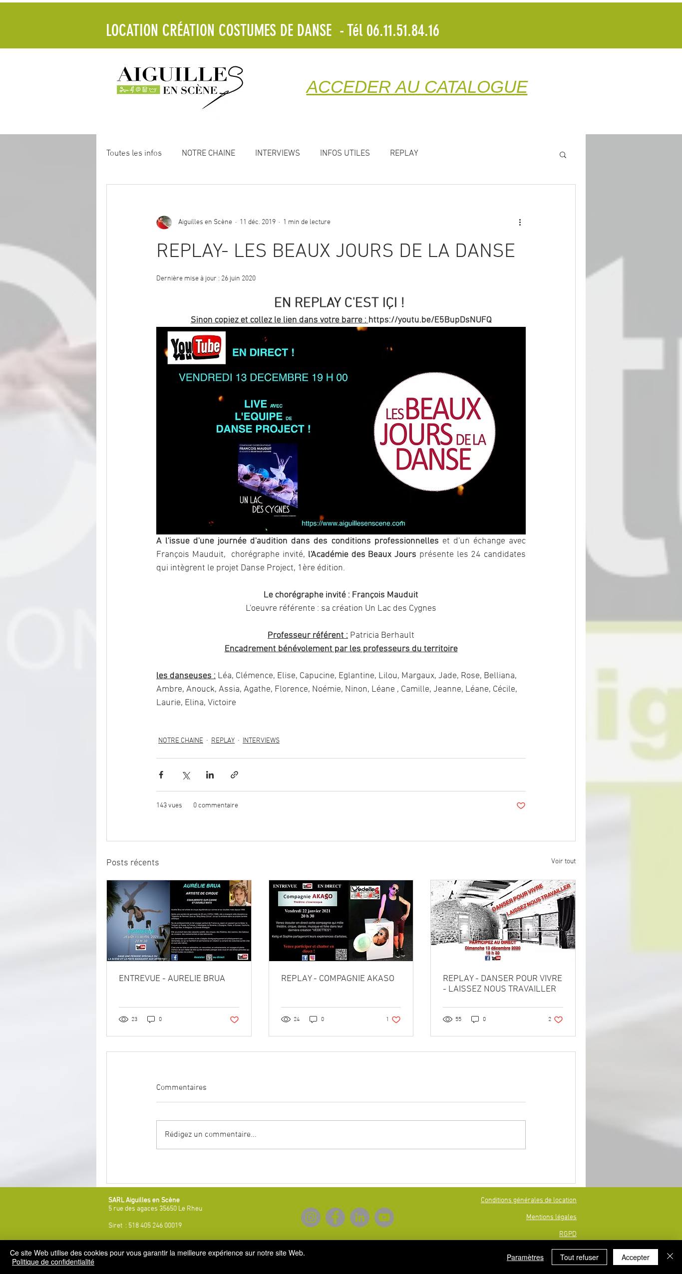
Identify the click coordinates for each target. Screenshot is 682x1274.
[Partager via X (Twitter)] (185, 774)
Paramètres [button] (525, 1257)
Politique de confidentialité (53, 1262)
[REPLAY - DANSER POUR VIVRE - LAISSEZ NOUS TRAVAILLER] (503, 920)
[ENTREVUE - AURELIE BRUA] (179, 920)
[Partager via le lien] (234, 774)
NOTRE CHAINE (208, 154)
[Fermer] (670, 1257)
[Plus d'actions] (520, 223)
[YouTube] (384, 1217)
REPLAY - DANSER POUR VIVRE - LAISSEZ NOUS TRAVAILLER (502, 984)
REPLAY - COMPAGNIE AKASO (337, 979)
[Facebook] (335, 1217)
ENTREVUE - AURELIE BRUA (172, 979)
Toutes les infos (134, 154)
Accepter (636, 1257)
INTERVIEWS (277, 154)
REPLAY (404, 154)
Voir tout (563, 861)
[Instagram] (311, 1217)
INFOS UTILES (345, 154)
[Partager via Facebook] (161, 774)
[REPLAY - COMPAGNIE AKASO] (341, 920)
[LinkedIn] (359, 1217)
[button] (563, 154)
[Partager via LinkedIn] (210, 774)
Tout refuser (579, 1257)
